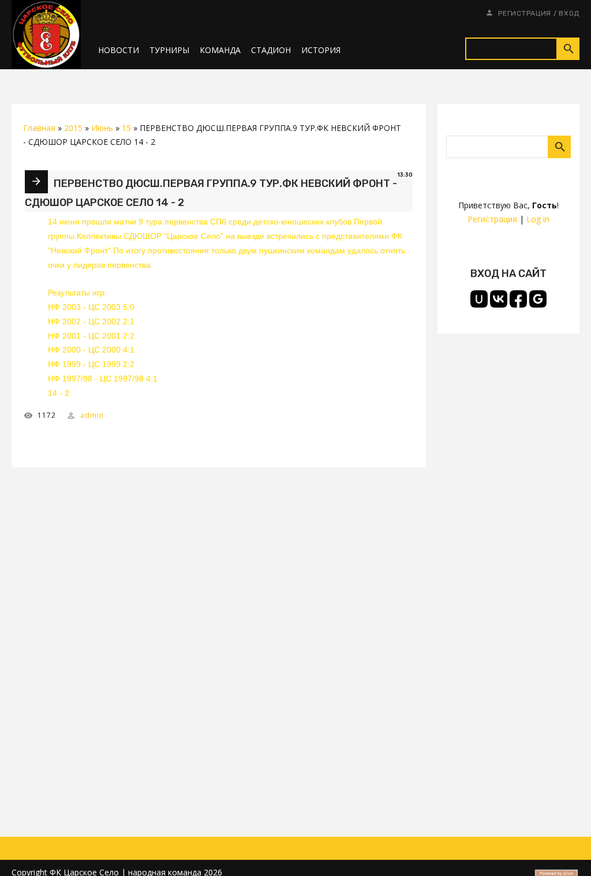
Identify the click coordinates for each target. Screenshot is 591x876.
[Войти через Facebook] (518, 299)
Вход (569, 13)
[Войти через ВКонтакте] (498, 299)
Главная (39, 127)
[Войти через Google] (538, 299)
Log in (537, 219)
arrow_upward (565, 850)
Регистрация (524, 13)
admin (92, 415)
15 (126, 127)
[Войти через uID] (479, 299)
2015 (73, 127)
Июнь (102, 127)
